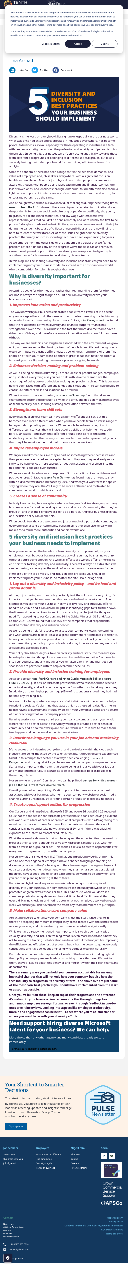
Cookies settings (51, 43)
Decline (105, 43)
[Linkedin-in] (104, 1156)
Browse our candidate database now (34, 1048)
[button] (19, 70)
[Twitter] (112, 1156)
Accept (78, 43)
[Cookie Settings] (7, 1258)
